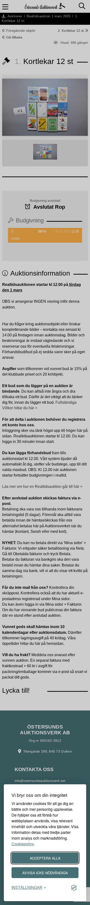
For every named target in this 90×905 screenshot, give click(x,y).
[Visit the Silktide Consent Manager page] (73, 887)
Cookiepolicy (23, 844)
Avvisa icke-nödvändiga (45, 872)
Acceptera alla (45, 858)
